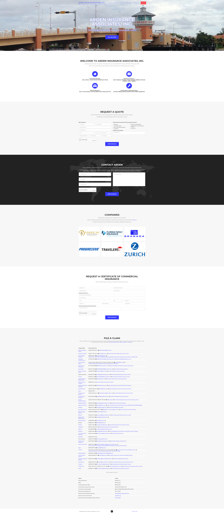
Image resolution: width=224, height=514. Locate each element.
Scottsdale (80, 436)
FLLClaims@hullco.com (101, 411)
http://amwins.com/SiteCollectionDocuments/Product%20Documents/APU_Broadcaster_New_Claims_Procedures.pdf (112, 356)
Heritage (80, 407)
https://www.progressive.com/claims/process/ (108, 427)
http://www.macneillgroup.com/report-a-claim (121, 374)
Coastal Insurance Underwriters (82, 379)
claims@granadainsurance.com (103, 403)
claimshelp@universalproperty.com (104, 458)
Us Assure (80, 464)
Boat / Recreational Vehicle (119, 127)
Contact (121, 2)
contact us (134, 219)
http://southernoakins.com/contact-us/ (118, 441)
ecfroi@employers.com (101, 385)
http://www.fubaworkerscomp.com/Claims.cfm (123, 393)
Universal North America (81, 456)
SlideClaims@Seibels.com (102, 438)
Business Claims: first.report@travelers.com (126, 449)
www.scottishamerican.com (117, 433)
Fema (79, 390)
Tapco (79, 447)
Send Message (112, 144)
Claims (143, 2)
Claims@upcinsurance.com (103, 462)
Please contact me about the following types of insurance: (125, 122)
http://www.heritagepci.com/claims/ (116, 407)
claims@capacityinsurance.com (103, 374)
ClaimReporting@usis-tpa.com (105, 393)
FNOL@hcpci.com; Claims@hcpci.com (110, 409)
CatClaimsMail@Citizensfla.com (103, 376)
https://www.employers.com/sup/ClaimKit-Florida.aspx (119, 385)
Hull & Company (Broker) (81, 412)
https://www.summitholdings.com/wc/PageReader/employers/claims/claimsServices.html (107, 445)
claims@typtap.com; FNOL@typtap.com (105, 453)
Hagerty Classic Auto (82, 405)
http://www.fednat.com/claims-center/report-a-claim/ (120, 388)
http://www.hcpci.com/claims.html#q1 (128, 409)
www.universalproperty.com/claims (120, 458)
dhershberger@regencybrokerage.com (104, 429)
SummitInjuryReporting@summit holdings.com (106, 444)
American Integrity (82, 353)
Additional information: (118, 130)
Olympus (80, 424)
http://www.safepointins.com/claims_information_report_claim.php (123, 431)
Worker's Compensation (136, 124)
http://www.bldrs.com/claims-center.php (116, 371)
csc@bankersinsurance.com (102, 365)
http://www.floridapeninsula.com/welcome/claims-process (126, 399)
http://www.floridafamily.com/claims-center (119, 396)
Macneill (80, 415)
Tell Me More (112, 37)
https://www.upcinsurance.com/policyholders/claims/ (122, 462)
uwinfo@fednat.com (103, 388)
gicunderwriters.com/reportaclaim (118, 403)
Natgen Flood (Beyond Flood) (81, 418)
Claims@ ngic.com (100, 420)
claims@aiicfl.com (103, 353)
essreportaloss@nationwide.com (103, 433)
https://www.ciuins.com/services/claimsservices (116, 378)
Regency (80, 429)
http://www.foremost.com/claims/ (121, 369)
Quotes (115, 2)
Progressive (80, 427)
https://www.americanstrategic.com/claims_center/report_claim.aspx (103, 363)
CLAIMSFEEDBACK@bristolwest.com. (104, 369)
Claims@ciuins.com (101, 378)
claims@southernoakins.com (103, 441)
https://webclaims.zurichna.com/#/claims (120, 468)
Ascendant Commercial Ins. (81, 360)
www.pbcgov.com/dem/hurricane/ (122, 493)
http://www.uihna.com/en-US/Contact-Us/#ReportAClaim (120, 455)
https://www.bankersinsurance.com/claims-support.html (121, 365)
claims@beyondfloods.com (102, 417)
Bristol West (81, 369)
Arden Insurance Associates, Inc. (92, 2)
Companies (128, 2)
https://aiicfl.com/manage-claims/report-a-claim (118, 353)
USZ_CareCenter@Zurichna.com (103, 464)
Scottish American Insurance (82, 434)
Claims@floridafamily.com (102, 396)
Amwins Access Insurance (81, 356)
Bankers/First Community (81, 366)
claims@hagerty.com (101, 405)
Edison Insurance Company (82, 383)
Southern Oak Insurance (81, 442)
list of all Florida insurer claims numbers (117, 342)
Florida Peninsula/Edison (82, 400)
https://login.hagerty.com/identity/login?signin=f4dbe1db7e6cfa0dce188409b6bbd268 (124, 405)
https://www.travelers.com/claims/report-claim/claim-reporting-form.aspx (104, 451)
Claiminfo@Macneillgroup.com (103, 415)
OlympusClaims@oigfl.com (102, 424)
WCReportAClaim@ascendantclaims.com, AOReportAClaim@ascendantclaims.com (113, 359)
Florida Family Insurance (81, 397)
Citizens (80, 376)
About (110, 2)
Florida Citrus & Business (81, 394)
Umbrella (116, 128)
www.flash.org (118, 495)
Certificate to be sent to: (83, 293)
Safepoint (80, 431)
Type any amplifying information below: (87, 306)
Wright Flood (81, 466)
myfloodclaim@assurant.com (105, 350)
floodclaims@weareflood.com (115, 466)
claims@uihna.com (103, 455)
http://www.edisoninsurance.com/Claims (104, 382)
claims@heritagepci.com (101, 407)
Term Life (133, 128)
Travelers (80, 449)
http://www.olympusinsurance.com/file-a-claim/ (119, 424)
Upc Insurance (81, 462)
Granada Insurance (82, 403)
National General (82, 420)
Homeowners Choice (82, 409)
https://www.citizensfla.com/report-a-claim (121, 376)
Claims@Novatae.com (101, 422)
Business (116, 124)
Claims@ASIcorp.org (119, 362)
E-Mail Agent (109, 399)
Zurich (79, 468)
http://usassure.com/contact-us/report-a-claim (121, 464)
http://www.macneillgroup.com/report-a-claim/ (121, 415)
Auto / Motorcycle (117, 125)
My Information (82, 122)
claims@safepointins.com (101, 431)
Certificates (136, 2)
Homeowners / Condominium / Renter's (137, 126)
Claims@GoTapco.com (101, 447)
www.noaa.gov (118, 497)
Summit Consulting (82, 444)
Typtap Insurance (82, 453)
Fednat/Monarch (81, 388)
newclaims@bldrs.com (101, 371)
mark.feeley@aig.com (101, 355)
